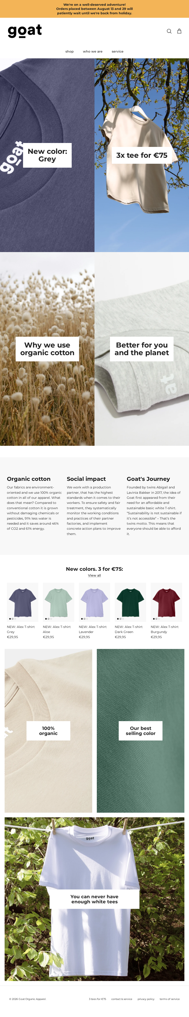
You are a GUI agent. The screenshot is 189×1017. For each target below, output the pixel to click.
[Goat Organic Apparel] (25, 31)
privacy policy (146, 999)
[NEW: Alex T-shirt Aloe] (58, 602)
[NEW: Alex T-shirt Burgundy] (166, 602)
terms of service (170, 999)
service (118, 51)
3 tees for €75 (97, 999)
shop (69, 51)
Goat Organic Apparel (32, 999)
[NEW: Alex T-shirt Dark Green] (130, 602)
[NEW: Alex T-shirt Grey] (22, 602)
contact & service (121, 999)
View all (94, 575)
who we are (93, 51)
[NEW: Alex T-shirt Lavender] (94, 602)
